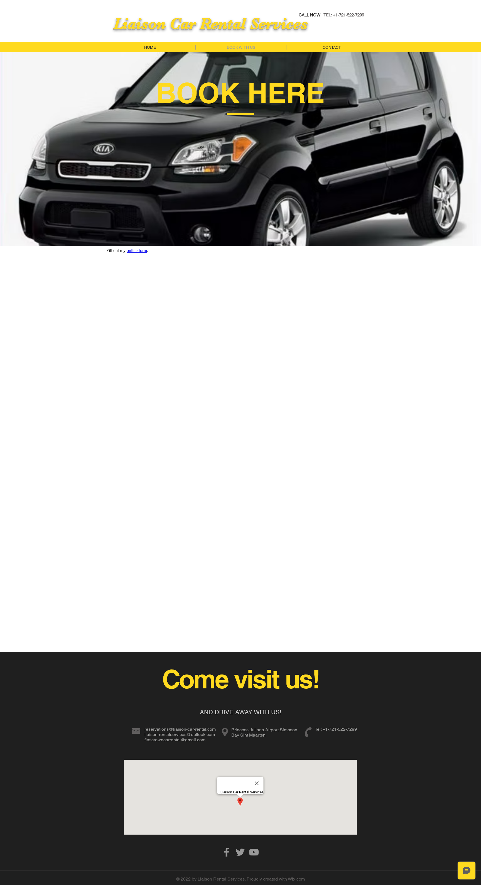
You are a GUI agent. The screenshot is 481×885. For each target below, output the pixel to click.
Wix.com (296, 879)
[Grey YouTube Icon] (254, 852)
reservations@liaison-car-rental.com (180, 729)
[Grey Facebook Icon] (226, 852)
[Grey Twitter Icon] (240, 852)
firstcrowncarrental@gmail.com (174, 739)
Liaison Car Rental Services (211, 23)
